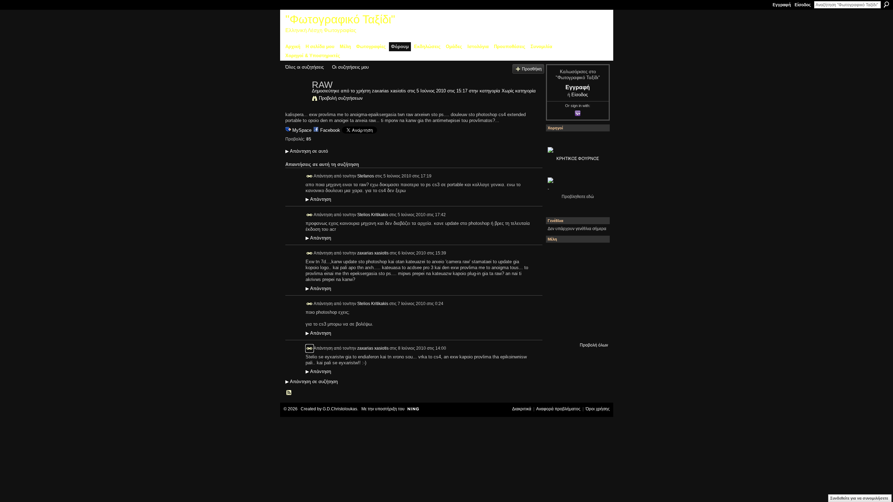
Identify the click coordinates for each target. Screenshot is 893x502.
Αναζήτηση (886, 4)
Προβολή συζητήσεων (341, 98)
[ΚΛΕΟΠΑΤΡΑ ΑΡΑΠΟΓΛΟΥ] (576, 291)
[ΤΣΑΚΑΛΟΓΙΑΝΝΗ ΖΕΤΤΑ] (557, 329)
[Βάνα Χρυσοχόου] (576, 273)
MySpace (302, 130)
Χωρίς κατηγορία (519, 90)
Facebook (330, 130)
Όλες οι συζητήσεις (304, 67)
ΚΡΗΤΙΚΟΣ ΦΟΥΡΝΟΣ (577, 158)
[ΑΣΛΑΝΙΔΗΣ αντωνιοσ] (557, 291)
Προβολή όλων (594, 345)
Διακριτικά (521, 408)
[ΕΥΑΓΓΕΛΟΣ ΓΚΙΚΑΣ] (576, 310)
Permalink (309, 176)
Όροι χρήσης (598, 408)
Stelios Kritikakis (372, 214)
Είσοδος (803, 4)
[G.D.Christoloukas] (594, 329)
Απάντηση (318, 199)
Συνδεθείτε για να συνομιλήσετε (859, 498)
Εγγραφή (782, 4)
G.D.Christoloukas (340, 408)
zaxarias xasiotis (389, 90)
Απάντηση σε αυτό (306, 151)
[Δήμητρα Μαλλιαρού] (594, 254)
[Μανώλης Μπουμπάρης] (557, 310)
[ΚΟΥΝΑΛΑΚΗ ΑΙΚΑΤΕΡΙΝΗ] (557, 254)
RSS (289, 393)
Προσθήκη (532, 69)
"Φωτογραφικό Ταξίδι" (340, 19)
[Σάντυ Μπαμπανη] (594, 310)
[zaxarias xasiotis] (296, 99)
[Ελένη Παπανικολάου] (594, 291)
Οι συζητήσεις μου (350, 67)
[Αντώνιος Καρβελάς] (576, 329)
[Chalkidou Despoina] (557, 273)
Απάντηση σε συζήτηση (311, 381)
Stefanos (365, 175)
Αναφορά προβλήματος (558, 408)
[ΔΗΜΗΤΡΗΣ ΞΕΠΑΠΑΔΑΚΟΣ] (594, 273)
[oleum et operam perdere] (576, 254)
